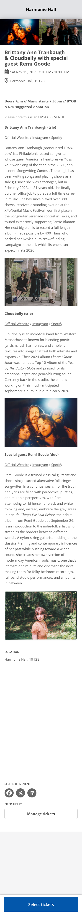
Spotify (56, 137)
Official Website (17, 137)
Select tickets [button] (41, 904)
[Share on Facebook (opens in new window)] (9, 792)
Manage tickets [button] (41, 813)
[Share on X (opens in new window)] (20, 792)
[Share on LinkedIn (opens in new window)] (31, 792)
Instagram (40, 137)
